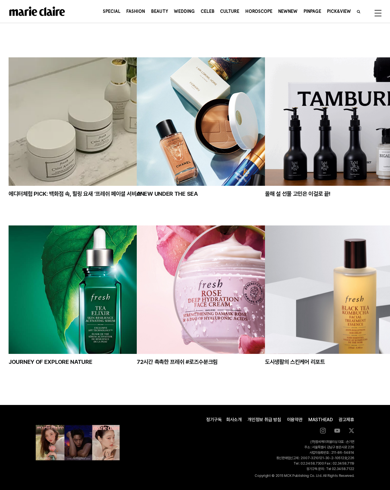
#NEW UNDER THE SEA (167, 193)
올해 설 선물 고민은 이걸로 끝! (297, 193)
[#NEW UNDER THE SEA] (227, 121)
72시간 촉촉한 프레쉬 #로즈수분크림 (177, 361)
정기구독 (214, 419)
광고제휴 (346, 419)
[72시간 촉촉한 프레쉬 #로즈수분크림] (227, 289)
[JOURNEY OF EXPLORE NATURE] (99, 289)
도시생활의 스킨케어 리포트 (295, 361)
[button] (358, 11)
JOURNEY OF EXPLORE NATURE (51, 361)
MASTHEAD (320, 419)
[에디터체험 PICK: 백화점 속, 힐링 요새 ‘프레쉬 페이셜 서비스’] (99, 121)
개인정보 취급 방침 (264, 419)
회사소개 (234, 419)
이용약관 (295, 419)
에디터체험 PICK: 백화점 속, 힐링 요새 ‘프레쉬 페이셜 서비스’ (75, 193)
